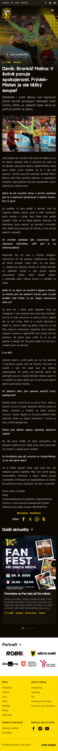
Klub (4, 697)
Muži (4, 701)
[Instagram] (50, 3)
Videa (17, 3)
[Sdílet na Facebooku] (23, 519)
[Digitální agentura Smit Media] (48, 745)
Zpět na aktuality (19, 54)
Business (7, 715)
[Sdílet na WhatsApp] (37, 519)
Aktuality (17, 62)
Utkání (5, 692)
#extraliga (22, 513)
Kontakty (24, 3)
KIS (12, 3)
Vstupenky (36, 687)
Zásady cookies (10, 728)
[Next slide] (54, 564)
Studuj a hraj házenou (43, 706)
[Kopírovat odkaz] (44, 519)
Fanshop (5, 3)
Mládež (6, 706)
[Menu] (52, 10)
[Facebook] (45, 3)
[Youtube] (54, 3)
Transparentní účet (41, 701)
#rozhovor (35, 513)
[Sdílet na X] (30, 519)
